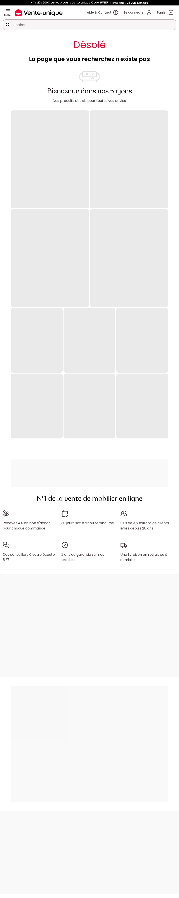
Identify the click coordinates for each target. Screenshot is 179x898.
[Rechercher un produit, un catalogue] (7, 25)
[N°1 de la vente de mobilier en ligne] (39, 12)
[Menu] (7, 10)
